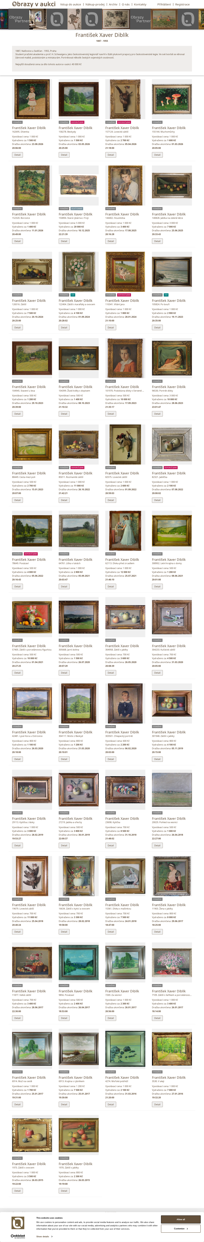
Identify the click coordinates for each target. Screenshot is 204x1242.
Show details (42, 1236)
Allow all (181, 1219)
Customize (179, 1228)
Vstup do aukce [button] (70, 4)
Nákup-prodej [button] (94, 4)
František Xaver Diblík (29, 127)
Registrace (182, 4)
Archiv (113, 4)
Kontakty (140, 4)
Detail (17, 154)
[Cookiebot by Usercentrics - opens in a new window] (18, 1236)
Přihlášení (164, 4)
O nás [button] (126, 4)
